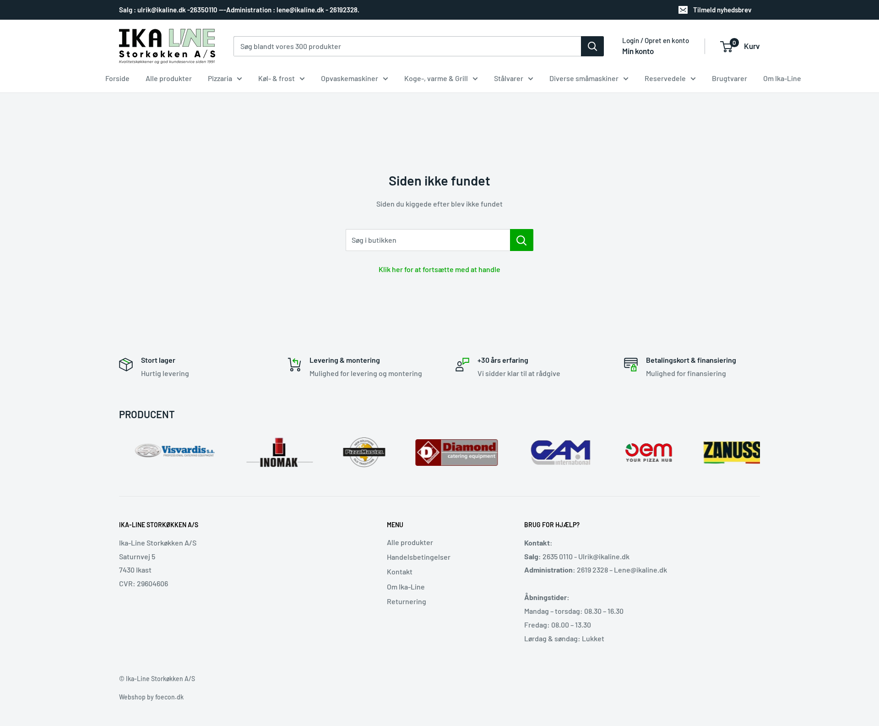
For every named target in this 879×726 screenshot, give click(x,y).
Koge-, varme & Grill (436, 78)
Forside (117, 78)
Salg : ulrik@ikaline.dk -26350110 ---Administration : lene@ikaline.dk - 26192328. (239, 9)
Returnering (406, 601)
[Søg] (592, 46)
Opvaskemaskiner (349, 78)
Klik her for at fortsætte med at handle (439, 269)
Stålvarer (508, 78)
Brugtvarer (729, 78)
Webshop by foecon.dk (151, 697)
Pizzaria (220, 78)
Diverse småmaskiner (584, 78)
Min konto (638, 50)
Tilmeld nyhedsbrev (722, 9)
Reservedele (665, 78)
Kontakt (399, 571)
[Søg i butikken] (521, 240)
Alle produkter (169, 78)
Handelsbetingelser (418, 556)
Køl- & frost (276, 78)
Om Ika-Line (782, 78)
